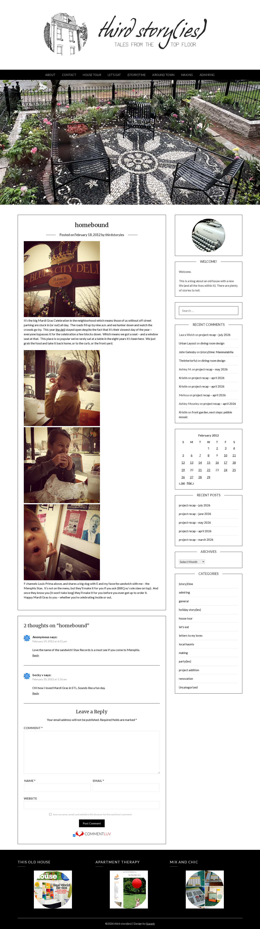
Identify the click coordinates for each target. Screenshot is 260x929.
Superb (150, 923)
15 (208, 462)
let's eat (184, 627)
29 (208, 477)
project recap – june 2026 (195, 513)
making (183, 652)
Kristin (183, 378)
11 (234, 455)
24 (225, 470)
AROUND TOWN (163, 75)
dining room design (212, 343)
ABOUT (50, 75)
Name (29, 780)
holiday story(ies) (190, 609)
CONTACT (69, 75)
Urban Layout (187, 343)
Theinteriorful (188, 360)
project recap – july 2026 (214, 334)
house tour (186, 618)
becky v (38, 675)
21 (200, 470)
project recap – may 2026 (212, 369)
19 (183, 470)
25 (234, 470)
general (184, 601)
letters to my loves (191, 635)
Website (30, 798)
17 (225, 462)
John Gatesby (187, 352)
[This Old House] (53, 883)
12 (183, 462)
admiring (184, 592)
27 (191, 477)
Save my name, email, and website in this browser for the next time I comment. (92, 814)
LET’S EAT (114, 75)
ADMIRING (207, 75)
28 (200, 477)
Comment (33, 728)
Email (98, 780)
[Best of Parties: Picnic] (129, 883)
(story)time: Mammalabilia (216, 352)
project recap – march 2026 (196, 539)
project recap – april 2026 (208, 378)
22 (208, 470)
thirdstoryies (114, 235)
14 (200, 462)
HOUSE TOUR (92, 75)
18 (234, 462)
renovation (186, 678)
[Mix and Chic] (205, 883)
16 (217, 462)
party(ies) (185, 661)
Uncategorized (188, 687)
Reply (35, 655)
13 (191, 462)
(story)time (186, 584)
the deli (60, 329)
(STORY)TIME (137, 75)
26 (183, 477)
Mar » (190, 483)
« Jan (182, 483)
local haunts (186, 644)
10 (225, 455)
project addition (189, 670)
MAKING (187, 75)
